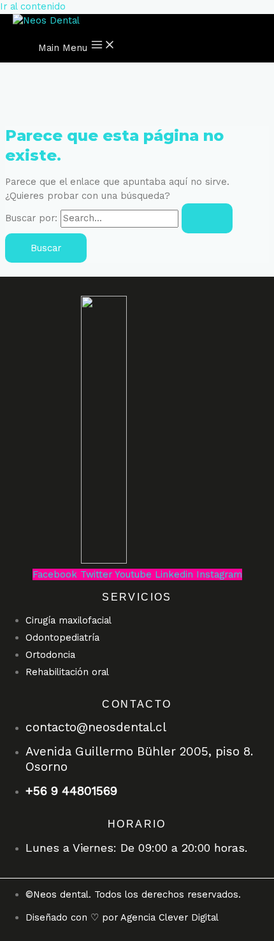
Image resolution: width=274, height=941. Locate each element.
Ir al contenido (33, 6)
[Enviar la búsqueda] (207, 218)
